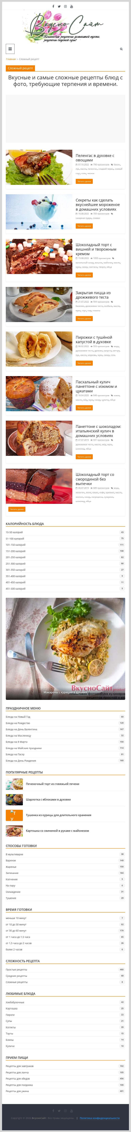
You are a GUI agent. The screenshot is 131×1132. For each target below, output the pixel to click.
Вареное (11, 860)
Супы (9, 1021)
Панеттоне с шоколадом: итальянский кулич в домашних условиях (98, 431)
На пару (10, 885)
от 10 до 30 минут (16, 924)
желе (88, 492)
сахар (85, 266)
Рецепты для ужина (17, 1091)
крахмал (110, 492)
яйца (109, 266)
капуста (108, 350)
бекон (117, 164)
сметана (93, 266)
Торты (9, 1033)
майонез (108, 262)
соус (84, 310)
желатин (80, 492)
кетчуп (116, 350)
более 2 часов (14, 949)
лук (77, 168)
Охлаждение (13, 891)
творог (102, 266)
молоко (79, 496)
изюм (117, 395)
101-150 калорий (15, 544)
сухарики (108, 496)
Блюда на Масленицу (18, 735)
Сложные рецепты (17, 982)
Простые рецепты (16, 969)
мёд (85, 399)
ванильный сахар (85, 262)
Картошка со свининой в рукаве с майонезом (57, 830)
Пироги (10, 1014)
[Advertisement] (65, 119)
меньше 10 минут (16, 918)
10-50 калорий (14, 532)
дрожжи (98, 350)
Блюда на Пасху (15, 754)
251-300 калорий (15, 563)
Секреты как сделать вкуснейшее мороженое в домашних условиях (98, 204)
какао (95, 492)
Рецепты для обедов (18, 1078)
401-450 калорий (15, 582)
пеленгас (92, 168)
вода (116, 346)
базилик (80, 306)
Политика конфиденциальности (100, 1118)
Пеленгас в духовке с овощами (95, 157)
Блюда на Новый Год (18, 716)
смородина (97, 496)
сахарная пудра (83, 218)
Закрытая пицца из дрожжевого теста (93, 295)
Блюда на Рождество (18, 723)
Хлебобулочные (15, 1002)
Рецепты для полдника (19, 1085)
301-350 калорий (15, 569)
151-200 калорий (15, 551)
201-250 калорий (15, 557)
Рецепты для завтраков (19, 1066)
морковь (92, 355)
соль (83, 173)
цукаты (105, 399)
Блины (10, 1039)
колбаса (108, 306)
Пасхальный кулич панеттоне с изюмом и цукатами (96, 386)
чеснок (90, 173)
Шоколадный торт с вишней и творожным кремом (96, 249)
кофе (101, 492)
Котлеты (11, 1027)
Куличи (10, 1046)
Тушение (11, 898)
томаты (96, 310)
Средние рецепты (16, 975)
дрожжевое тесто (94, 306)
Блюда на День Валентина (21, 729)
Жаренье (11, 866)
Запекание (12, 873)
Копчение (12, 879)
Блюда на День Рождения (21, 760)
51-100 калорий (15, 538)
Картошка (11, 1008)
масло (83, 168)
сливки (96, 218)
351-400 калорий (15, 576)
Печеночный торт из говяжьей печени (52, 784)
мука (78, 266)
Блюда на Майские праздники (24, 748)
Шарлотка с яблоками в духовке (48, 799)
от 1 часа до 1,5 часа (18, 937)
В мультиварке (14, 854)
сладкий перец (105, 168)
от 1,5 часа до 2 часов (19, 943)
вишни (98, 262)
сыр (89, 310)
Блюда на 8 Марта (16, 741)
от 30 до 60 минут (16, 930)
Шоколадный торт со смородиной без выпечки (95, 479)
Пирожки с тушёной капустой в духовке (94, 339)
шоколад (80, 448)
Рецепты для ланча (17, 1072)
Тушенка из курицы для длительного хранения (58, 815)
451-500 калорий (15, 588)
